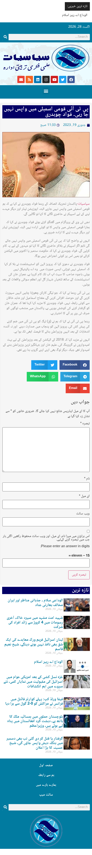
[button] (46, 90)
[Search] (5, 37)
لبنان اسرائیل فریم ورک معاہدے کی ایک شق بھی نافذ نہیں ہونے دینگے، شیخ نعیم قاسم (33, 644)
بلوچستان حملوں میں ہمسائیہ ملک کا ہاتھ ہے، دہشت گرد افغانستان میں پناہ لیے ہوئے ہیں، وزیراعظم (35, 721)
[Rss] (29, 79)
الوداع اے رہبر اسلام (74, 15)
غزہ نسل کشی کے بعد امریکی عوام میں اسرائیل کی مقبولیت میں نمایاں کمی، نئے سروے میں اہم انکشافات (33, 681)
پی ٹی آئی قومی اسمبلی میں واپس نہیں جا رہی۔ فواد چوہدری (46, 111)
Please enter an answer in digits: (65, 546)
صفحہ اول (46, 765)
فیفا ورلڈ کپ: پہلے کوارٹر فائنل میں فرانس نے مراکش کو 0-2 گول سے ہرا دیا (34, 701)
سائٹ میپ (46, 795)
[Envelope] (21, 79)
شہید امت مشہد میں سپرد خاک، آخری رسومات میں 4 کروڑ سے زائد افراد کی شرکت (35, 622)
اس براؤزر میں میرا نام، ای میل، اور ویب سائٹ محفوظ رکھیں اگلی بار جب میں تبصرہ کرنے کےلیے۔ (46, 538)
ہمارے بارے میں (46, 785)
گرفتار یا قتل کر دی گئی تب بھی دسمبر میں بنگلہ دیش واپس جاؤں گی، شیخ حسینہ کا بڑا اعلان (34, 743)
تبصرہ (85, 423)
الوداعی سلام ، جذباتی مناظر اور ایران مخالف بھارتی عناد (35, 602)
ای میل (84, 496)
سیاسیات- (83, 204)
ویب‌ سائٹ (83, 513)
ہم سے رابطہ (46, 775)
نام (87, 479)
